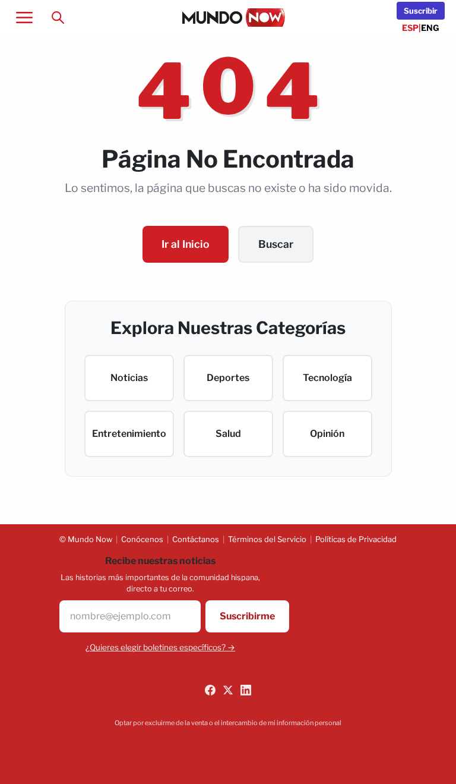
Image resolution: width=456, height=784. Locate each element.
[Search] (58, 17)
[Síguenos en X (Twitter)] (228, 690)
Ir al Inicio (186, 244)
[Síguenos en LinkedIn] (245, 690)
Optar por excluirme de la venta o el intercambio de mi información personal (228, 723)
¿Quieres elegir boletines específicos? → (160, 647)
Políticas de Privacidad (356, 539)
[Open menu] (24, 17)
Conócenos (142, 539)
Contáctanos (195, 539)
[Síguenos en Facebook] (210, 690)
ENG (430, 28)
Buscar (275, 244)
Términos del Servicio (267, 539)
